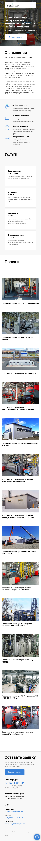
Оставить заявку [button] (15, 37)
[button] (32, 5)
